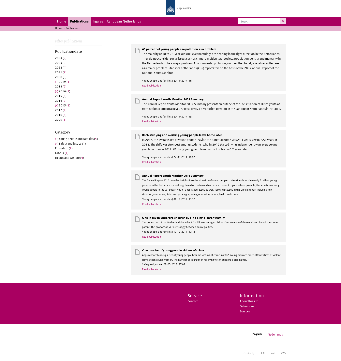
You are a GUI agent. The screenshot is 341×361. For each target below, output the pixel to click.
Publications (79, 21)
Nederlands (275, 334)
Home (61, 21)
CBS (263, 353)
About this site (249, 301)
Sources (245, 311)
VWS (283, 353)
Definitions (247, 306)
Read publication (151, 85)
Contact (193, 301)
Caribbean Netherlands (124, 21)
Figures (98, 21)
